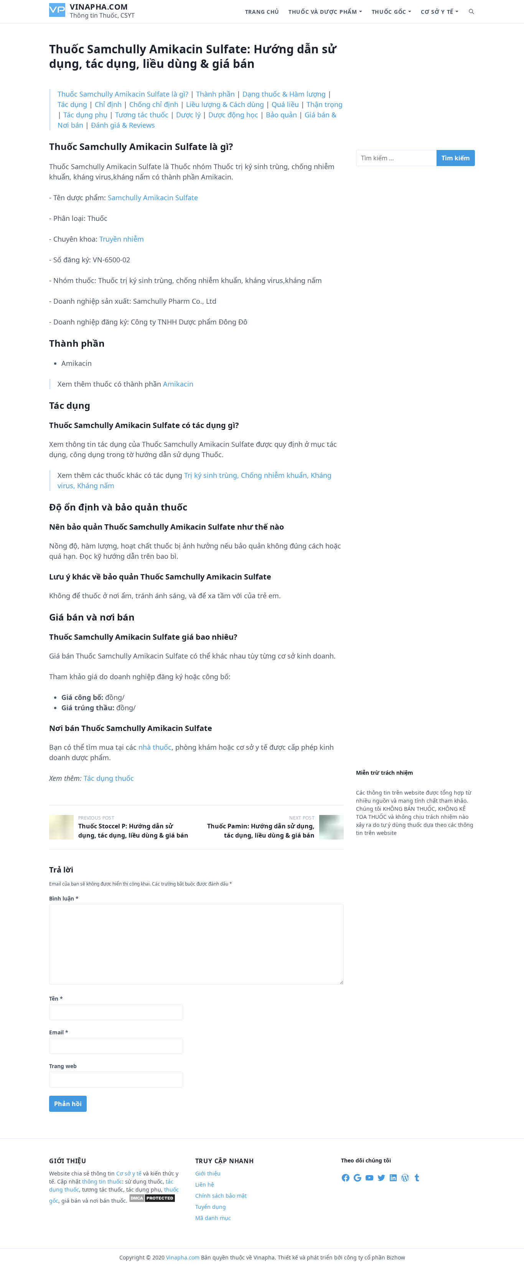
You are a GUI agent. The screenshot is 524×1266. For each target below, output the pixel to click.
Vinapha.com (99, 7)
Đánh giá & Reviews (123, 125)
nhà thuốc (154, 747)
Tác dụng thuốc (109, 778)
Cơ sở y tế (437, 11)
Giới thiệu (208, 1173)
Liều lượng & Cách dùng (225, 104)
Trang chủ (262, 11)
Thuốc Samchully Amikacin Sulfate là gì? (123, 94)
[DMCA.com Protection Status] (152, 1200)
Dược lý (188, 114)
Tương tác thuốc (141, 114)
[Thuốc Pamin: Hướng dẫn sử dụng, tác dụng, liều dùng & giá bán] (331, 827)
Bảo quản (281, 114)
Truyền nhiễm (121, 239)
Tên (56, 998)
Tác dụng (72, 104)
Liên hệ (204, 1184)
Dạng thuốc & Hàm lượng (284, 94)
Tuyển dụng (210, 1206)
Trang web (63, 1066)
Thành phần (215, 94)
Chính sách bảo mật (221, 1195)
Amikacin (178, 384)
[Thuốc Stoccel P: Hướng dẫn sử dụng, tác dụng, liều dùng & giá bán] (61, 827)
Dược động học (233, 114)
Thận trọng (324, 104)
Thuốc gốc (389, 11)
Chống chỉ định (153, 104)
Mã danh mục (213, 1218)
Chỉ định (108, 104)
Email (58, 1032)
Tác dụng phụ (85, 114)
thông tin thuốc (102, 1181)
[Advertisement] (415, 90)
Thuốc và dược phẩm (322, 11)
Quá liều (285, 104)
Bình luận (64, 898)
